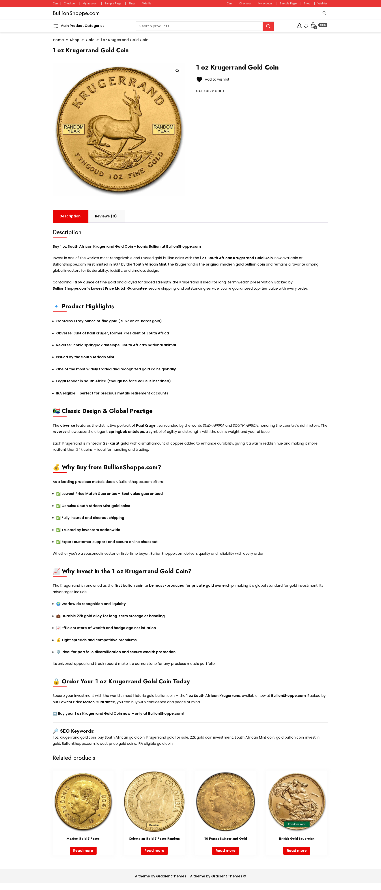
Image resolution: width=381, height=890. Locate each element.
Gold (219, 91)
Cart (55, 3)
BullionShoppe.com (76, 13)
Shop (132, 3)
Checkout (69, 3)
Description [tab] (70, 216)
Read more (83, 850)
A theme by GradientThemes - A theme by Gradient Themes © (190, 876)
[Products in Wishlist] (306, 25)
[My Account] (299, 25)
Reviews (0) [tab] (106, 216)
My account (90, 3)
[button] (177, 71)
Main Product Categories (82, 25)
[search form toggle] (324, 13)
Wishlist (146, 3)
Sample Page (113, 3)
